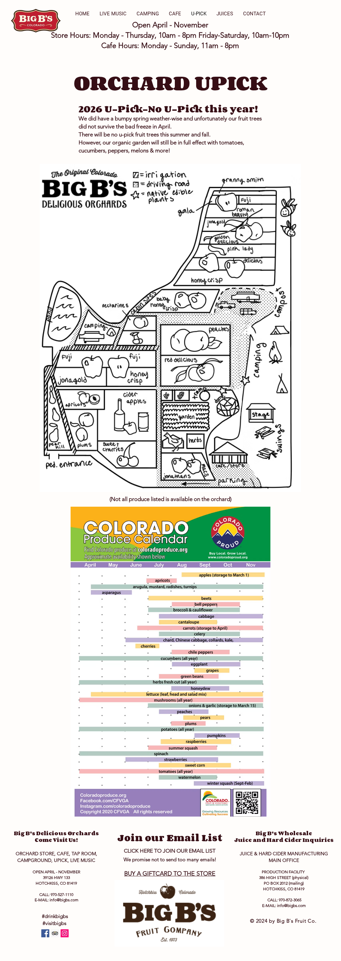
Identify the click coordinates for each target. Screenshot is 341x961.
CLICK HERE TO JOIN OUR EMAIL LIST (169, 851)
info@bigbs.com (64, 899)
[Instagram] (65, 933)
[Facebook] (45, 933)
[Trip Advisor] (55, 933)
